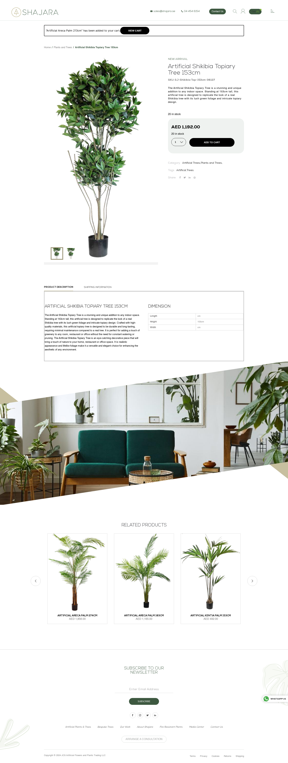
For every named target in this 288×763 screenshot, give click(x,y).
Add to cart (212, 142)
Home (47, 47)
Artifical (181, 170)
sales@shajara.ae (164, 11)
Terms (193, 756)
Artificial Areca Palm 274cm (77, 615)
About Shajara (145, 727)
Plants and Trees (63, 47)
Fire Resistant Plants (171, 727)
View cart (135, 30)
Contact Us (217, 11)
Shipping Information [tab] (98, 287)
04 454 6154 (192, 11)
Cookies (216, 756)
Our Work (125, 727)
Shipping (240, 756)
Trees (190, 170)
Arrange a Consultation (144, 739)
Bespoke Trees (105, 727)
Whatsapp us (278, 699)
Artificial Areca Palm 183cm (144, 615)
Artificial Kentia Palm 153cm (210, 615)
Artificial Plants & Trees (78, 727)
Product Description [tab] (58, 287)
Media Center (196, 727)
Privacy (203, 756)
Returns (227, 756)
